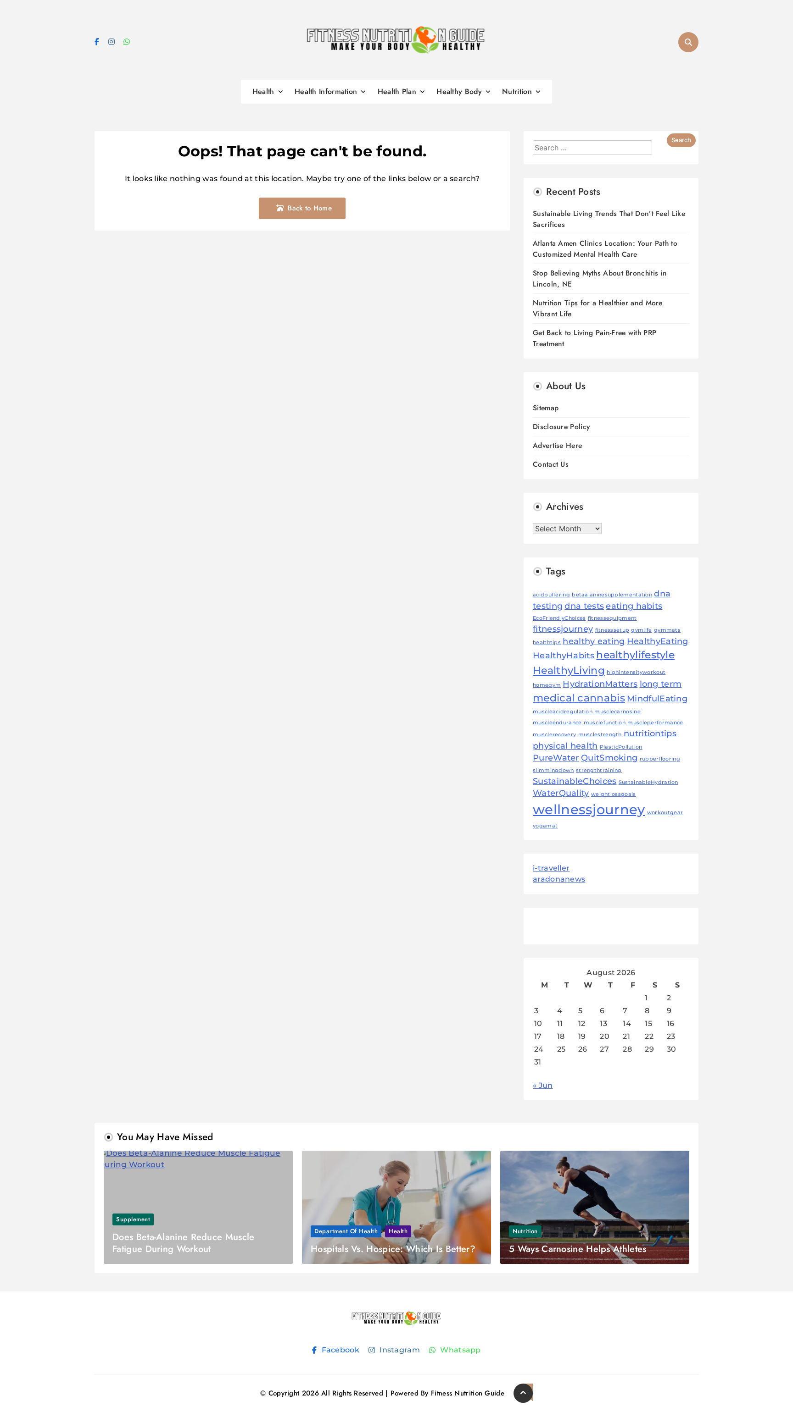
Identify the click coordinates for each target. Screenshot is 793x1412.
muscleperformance (655, 723)
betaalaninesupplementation (612, 595)
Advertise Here (557, 445)
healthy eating (594, 641)
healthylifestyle (635, 654)
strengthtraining (599, 770)
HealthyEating (657, 641)
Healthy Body (459, 91)
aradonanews (559, 879)
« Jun (543, 1085)
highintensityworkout (636, 672)
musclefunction (604, 723)
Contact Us (551, 464)
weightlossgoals (613, 794)
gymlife (641, 630)
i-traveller (551, 868)
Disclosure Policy (561, 426)
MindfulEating (657, 698)
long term (661, 684)
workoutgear (665, 813)
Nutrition (517, 91)
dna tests (584, 606)
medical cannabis (579, 697)
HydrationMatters (600, 684)
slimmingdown (553, 770)
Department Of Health (346, 1231)
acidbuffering (551, 595)
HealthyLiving (569, 670)
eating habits (634, 606)
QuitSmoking (609, 757)
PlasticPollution (621, 747)
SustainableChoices (574, 781)
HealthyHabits (563, 655)
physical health (565, 745)
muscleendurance (557, 723)
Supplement (133, 1219)
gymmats (667, 630)
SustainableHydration (648, 782)
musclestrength (600, 735)
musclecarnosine (617, 712)
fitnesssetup (612, 630)
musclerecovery (554, 735)
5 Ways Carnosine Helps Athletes (577, 1249)
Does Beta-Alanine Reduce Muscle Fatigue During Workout (183, 1243)
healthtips (547, 642)
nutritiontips (650, 733)
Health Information (326, 91)
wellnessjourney (589, 809)
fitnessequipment (612, 618)
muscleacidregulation (562, 712)
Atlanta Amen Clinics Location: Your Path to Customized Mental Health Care (605, 248)
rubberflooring (660, 759)
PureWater (556, 757)
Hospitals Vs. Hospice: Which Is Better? (393, 1249)
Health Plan (397, 91)
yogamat (545, 826)
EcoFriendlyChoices (559, 618)
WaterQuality (561, 793)
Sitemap (545, 408)
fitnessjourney (563, 629)
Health (263, 91)
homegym (547, 685)
